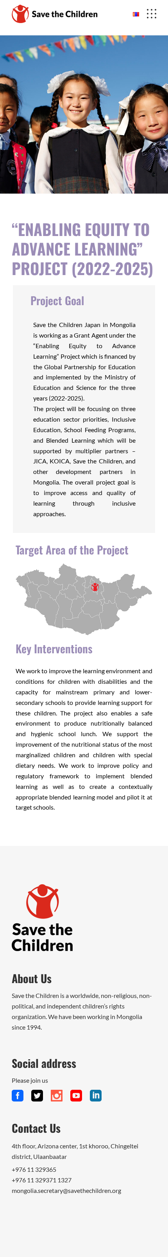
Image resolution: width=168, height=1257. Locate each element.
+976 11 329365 (34, 1169)
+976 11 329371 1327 (41, 1180)
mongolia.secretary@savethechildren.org (66, 1190)
